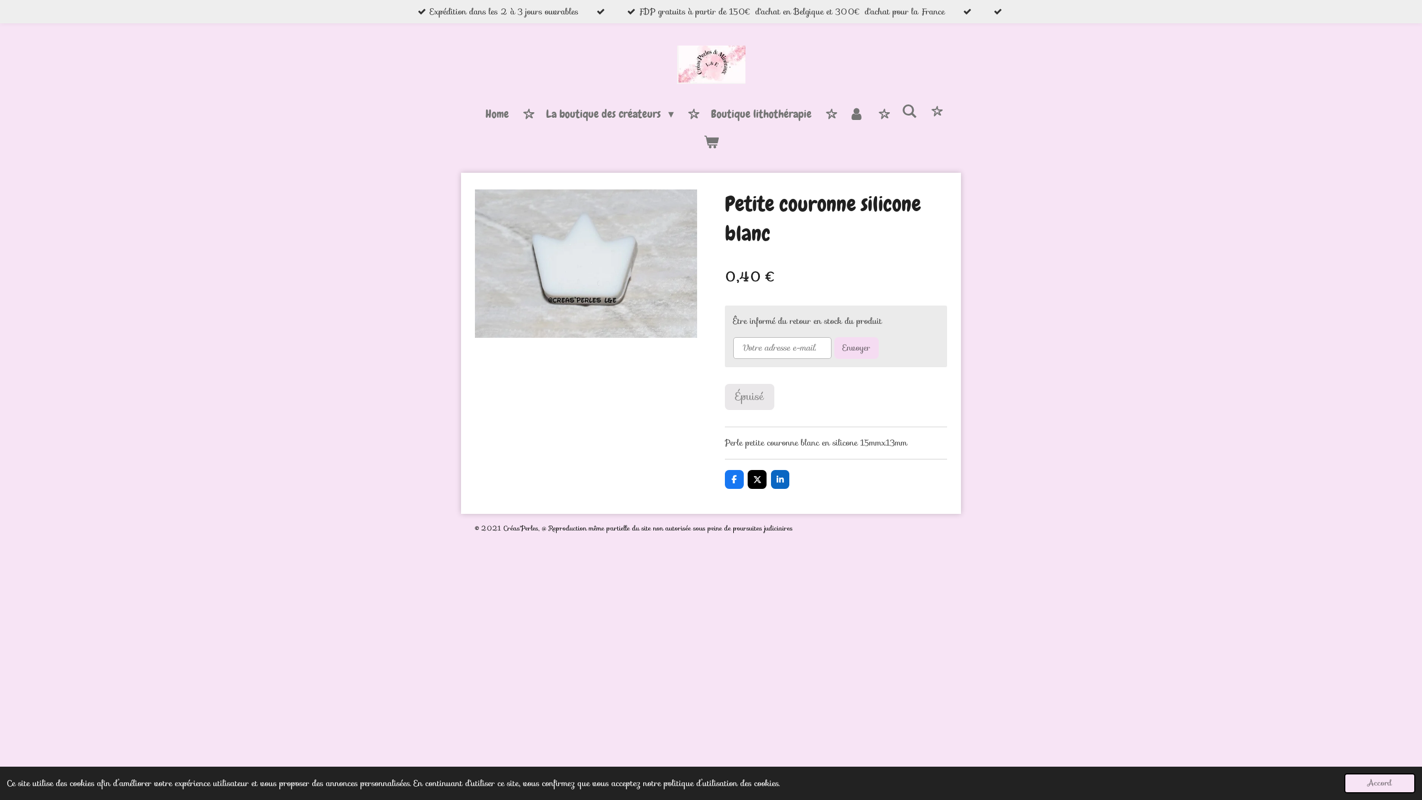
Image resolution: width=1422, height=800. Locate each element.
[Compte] (856, 114)
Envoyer (856, 347)
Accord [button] (1380, 783)
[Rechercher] (909, 112)
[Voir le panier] (711, 142)
